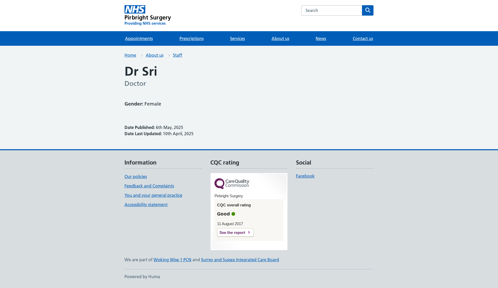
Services (237, 38)
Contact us (363, 38)
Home (130, 55)
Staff (177, 55)
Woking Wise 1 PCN (172, 259)
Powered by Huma (142, 276)
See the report (232, 232)
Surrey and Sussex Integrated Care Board (240, 259)
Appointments (139, 38)
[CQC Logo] (232, 184)
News (321, 38)
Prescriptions (191, 38)
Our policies (136, 176)
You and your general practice (153, 195)
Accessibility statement (146, 204)
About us (280, 38)
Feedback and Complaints (149, 185)
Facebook (305, 176)
